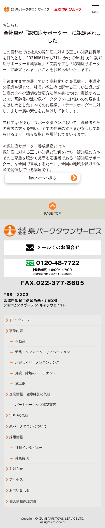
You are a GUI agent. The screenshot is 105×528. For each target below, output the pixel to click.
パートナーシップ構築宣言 (35, 404)
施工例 (20, 383)
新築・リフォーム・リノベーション (42, 352)
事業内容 (16, 331)
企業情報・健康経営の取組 (29, 394)
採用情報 (16, 437)
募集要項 (22, 458)
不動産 (20, 341)
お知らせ (16, 468)
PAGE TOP (52, 213)
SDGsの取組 (18, 415)
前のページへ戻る (42, 178)
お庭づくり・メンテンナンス (37, 362)
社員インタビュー (28, 447)
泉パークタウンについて (28, 426)
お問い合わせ (19, 490)
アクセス (16, 479)
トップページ (19, 320)
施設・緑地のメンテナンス (35, 373)
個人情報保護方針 (23, 501)
